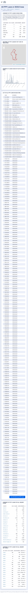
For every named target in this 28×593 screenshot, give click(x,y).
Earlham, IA (5, 519)
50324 (4, 584)
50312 (4, 578)
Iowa (5, 9)
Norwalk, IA (5, 529)
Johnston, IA (5, 525)
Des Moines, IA (6, 517)
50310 (4, 574)
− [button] (3, 48)
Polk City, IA (5, 531)
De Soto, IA (5, 515)
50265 (4, 570)
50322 (4, 580)
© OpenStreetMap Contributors (20, 64)
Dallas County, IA (10, 9)
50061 (4, 556)
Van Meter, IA (5, 535)
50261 (4, 566)
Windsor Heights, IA (7, 541)
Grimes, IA (5, 523)
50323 (4, 582)
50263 (4, 568)
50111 (4, 562)
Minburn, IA (5, 527)
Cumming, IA (5, 511)
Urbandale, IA (5, 533)
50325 (4, 586)
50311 (4, 576)
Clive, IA (4, 509)
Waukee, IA (17, 9)
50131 (4, 564)
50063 (4, 558)
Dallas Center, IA (6, 513)
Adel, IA (4, 507)
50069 (4, 560)
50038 (4, 554)
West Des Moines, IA (7, 539)
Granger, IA (5, 521)
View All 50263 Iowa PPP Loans (17, 496)
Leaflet (14, 64)
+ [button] (3, 46)
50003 (4, 552)
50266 (4, 572)
